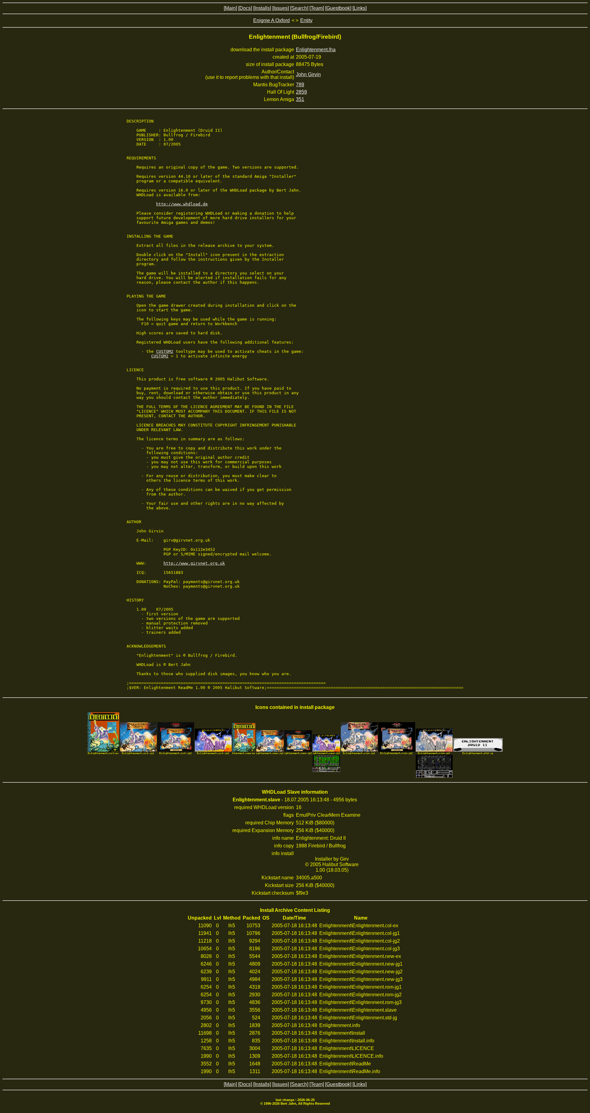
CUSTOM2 (164, 351)
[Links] (359, 8)
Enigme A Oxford (271, 20)
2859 (301, 92)
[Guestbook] (338, 8)
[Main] (230, 8)
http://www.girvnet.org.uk (194, 563)
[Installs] (262, 8)
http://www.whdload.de (182, 204)
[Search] (299, 8)
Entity (306, 20)
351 (300, 99)
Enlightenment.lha (316, 49)
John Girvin (308, 74)
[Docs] (245, 8)
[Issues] (280, 8)
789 (300, 84)
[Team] (316, 8)
